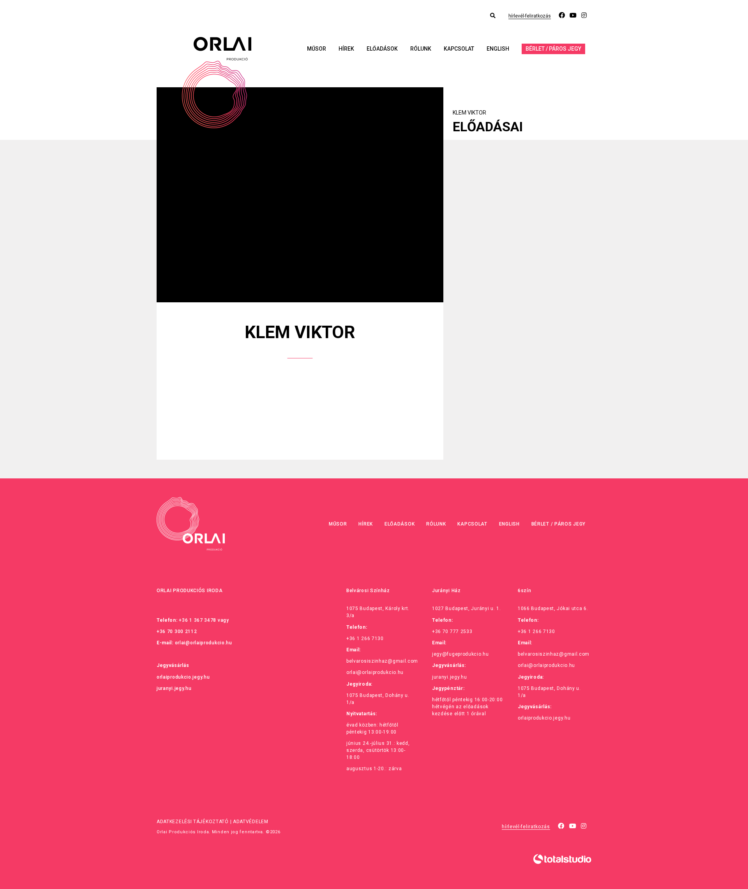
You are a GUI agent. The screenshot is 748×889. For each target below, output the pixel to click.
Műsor (316, 49)
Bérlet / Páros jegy (553, 49)
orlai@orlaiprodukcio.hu (203, 643)
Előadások (382, 49)
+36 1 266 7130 (365, 638)
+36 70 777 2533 (452, 631)
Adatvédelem (250, 821)
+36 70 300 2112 (177, 631)
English (498, 49)
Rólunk (420, 49)
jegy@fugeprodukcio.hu (460, 654)
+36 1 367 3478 (197, 620)
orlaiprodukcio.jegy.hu (183, 677)
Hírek (346, 49)
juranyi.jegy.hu (174, 688)
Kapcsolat (459, 49)
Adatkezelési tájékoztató (193, 821)
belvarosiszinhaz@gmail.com (382, 661)
